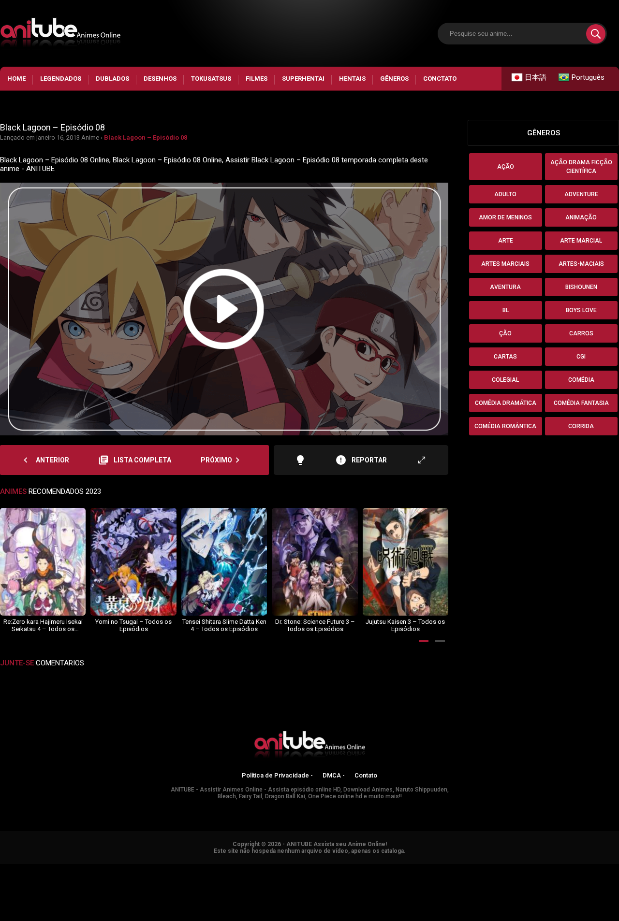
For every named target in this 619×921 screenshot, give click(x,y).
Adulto (505, 194)
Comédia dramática (505, 403)
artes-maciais (581, 263)
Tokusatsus (211, 78)
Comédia (581, 379)
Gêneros (394, 78)
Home (16, 78)
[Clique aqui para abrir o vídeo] (224, 309)
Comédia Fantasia (581, 403)
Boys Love (581, 310)
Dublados (112, 78)
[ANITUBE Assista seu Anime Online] (309, 746)
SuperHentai (303, 78)
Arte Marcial (581, 240)
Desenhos (160, 78)
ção (505, 333)
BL (505, 310)
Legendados (60, 78)
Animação (581, 217)
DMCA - (334, 775)
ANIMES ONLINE (26, 868)
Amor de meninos (505, 217)
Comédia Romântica (505, 426)
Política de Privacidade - (277, 775)
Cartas (505, 356)
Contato (365, 775)
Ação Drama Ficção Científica (581, 166)
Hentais (352, 78)
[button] (423, 641)
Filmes (256, 78)
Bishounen (581, 287)
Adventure (581, 194)
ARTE (505, 240)
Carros (581, 333)
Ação (505, 166)
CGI (581, 356)
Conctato (440, 78)
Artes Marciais (505, 263)
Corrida (581, 426)
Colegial (505, 379)
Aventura (505, 287)
